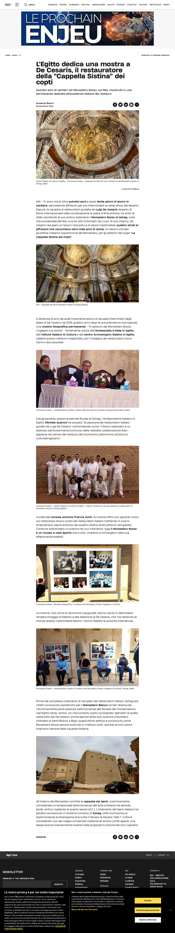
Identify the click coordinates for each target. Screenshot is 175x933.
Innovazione (98, 4)
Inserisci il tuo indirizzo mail (19, 878)
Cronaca (53, 4)
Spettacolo (155, 4)
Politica (85, 4)
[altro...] (137, 104)
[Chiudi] (171, 910)
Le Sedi (128, 877)
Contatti (129, 884)
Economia (74, 4)
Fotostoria (105, 877)
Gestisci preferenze (148, 920)
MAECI (15, 55)
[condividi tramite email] (131, 104)
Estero (63, 4)
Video (103, 874)
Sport (167, 4)
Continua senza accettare (148, 910)
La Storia (129, 881)
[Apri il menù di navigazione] (17, 4)
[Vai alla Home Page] (8, 4)
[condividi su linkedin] (126, 104)
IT (20, 55)
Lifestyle (132, 4)
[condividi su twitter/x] (120, 104)
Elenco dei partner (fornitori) (85, 909)
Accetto (147, 900)
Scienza (121, 4)
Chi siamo (130, 874)
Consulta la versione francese (155, 55)
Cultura (143, 4)
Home (7, 55)
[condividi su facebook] (115, 104)
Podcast (104, 881)
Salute (111, 4)
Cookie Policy (132, 887)
